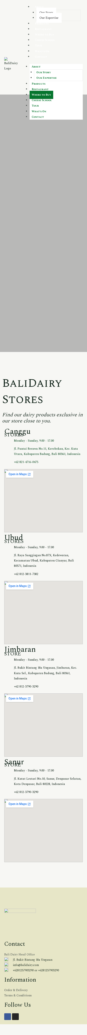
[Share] (6, 1027)
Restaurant (43, 29)
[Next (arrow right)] (3, 1033)
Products (42, 24)
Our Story (46, 12)
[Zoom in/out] (1, 1027)
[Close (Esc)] (8, 1027)
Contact (41, 57)
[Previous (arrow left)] (1, 1033)
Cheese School (45, 40)
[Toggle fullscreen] (3, 1027)
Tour (38, 46)
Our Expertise (48, 18)
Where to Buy (44, 35)
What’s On (42, 51)
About (39, 7)
